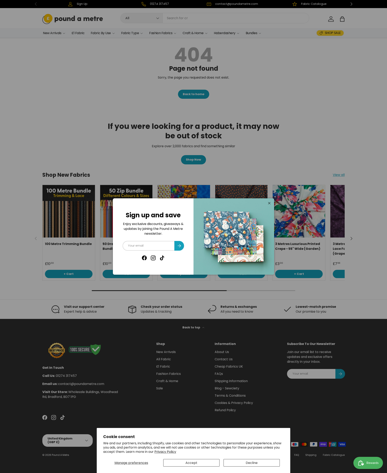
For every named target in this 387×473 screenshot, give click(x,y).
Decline (252, 462)
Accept (191, 462)
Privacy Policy (165, 451)
